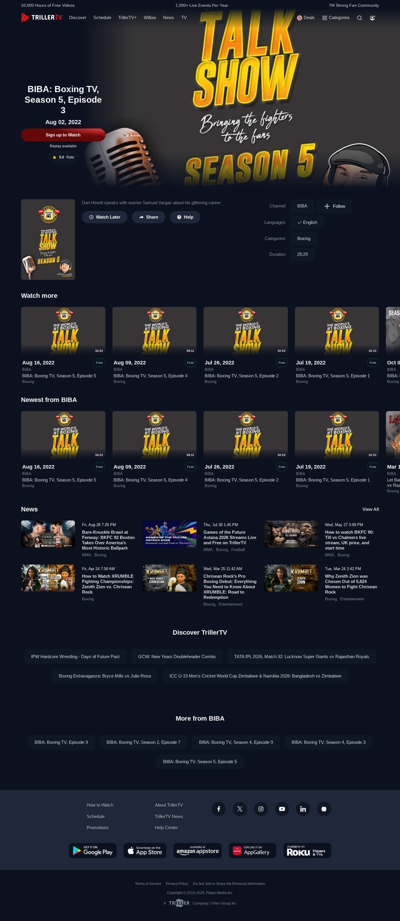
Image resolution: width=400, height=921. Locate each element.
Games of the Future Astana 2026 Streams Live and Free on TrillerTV (230, 537)
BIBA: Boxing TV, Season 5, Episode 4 (150, 375)
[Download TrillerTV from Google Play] (93, 850)
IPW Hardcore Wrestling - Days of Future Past (75, 656)
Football (238, 550)
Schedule (102, 17)
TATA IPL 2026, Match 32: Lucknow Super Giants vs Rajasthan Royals (301, 656)
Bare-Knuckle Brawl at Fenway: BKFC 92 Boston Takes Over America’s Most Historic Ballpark (108, 540)
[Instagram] (261, 809)
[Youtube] (282, 809)
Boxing (303, 238)
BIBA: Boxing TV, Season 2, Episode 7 (143, 742)
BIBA (302, 205)
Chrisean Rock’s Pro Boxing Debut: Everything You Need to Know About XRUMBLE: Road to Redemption (230, 587)
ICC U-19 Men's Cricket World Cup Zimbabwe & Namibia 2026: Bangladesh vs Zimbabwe (255, 675)
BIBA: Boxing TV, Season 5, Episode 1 (333, 375)
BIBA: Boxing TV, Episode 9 (61, 742)
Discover (77, 17)
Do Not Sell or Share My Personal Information (229, 884)
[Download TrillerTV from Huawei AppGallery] (252, 850)
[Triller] (324, 809)
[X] (240, 809)
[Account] (372, 17)
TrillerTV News (169, 816)
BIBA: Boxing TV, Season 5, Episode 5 (59, 375)
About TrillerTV (169, 804)
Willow (150, 17)
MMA (86, 555)
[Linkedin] (303, 809)
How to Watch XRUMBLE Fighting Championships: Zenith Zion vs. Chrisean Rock (108, 584)
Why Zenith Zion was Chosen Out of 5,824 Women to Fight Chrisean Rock (351, 584)
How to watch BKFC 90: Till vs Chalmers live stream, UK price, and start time (349, 540)
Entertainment (230, 604)
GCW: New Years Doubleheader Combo (177, 656)
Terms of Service (148, 884)
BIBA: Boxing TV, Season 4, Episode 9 (236, 742)
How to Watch (100, 804)
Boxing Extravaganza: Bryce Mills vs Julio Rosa (105, 675)
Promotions (98, 827)
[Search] (359, 17)
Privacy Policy (177, 884)
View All (371, 509)
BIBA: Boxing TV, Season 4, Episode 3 (328, 742)
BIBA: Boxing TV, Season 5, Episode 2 (241, 375)
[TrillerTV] (41, 18)
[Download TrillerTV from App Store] (145, 850)
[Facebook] (219, 809)
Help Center (166, 827)
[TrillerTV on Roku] (307, 850)
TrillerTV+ (127, 17)
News (168, 17)
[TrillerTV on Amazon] (197, 850)
